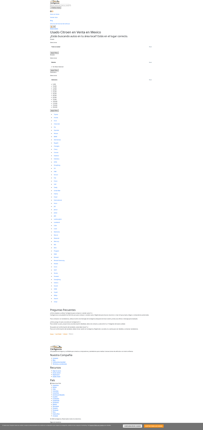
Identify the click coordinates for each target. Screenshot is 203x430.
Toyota (56, 114)
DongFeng (57, 165)
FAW (55, 171)
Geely (55, 187)
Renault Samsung (59, 260)
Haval (55, 197)
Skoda (56, 273)
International (58, 200)
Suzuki (56, 286)
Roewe (56, 263)
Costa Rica (56, 393)
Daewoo (56, 156)
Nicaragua (56, 406)
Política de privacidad (59, 362)
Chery (55, 149)
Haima (56, 194)
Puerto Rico (56, 414)
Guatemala (56, 400)
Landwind (57, 222)
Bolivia (55, 387)
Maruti (56, 235)
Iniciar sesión (54, 29)
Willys (55, 295)
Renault (56, 257)
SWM (55, 289)
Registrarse (56, 374)
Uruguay (55, 416)
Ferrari (56, 175)
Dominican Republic (59, 395)
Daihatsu (56, 159)
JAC (55, 206)
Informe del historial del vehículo (60, 24)
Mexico (55, 404)
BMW (55, 136)
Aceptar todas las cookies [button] (153, 426)
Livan (55, 229)
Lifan (55, 225)
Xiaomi (56, 298)
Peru (54, 412)
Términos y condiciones (60, 364)
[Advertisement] (101, 340)
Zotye (55, 302)
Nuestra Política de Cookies (96, 425)
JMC (55, 216)
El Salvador (56, 398)
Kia (55, 127)
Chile (54, 389)
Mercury (56, 241)
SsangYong (57, 279)
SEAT (55, 270)
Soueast (56, 276)
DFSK (55, 162)
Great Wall (57, 190)
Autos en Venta (54, 14)
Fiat (55, 178)
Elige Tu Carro (57, 371)
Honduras (56, 402)
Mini (55, 248)
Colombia (55, 391)
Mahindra (57, 232)
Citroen (56, 152)
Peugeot (56, 251)
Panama (55, 408)
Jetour (56, 210)
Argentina (56, 385)
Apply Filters (54, 53)
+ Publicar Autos (56, 7)
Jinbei (55, 213)
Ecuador (55, 397)
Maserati (56, 238)
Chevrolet (57, 124)
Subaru (56, 283)
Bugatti (56, 143)
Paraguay (55, 410)
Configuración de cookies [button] (132, 426)
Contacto (55, 358)
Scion (55, 267)
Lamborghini (58, 219)
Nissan (56, 133)
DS (55, 168)
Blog (51, 20)
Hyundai (56, 130)
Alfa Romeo (57, 140)
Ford (55, 121)
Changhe (56, 146)
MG (55, 244)
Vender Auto (54, 17)
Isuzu (55, 203)
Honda (56, 117)
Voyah (56, 292)
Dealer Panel (56, 376)
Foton (55, 181)
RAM (55, 254)
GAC (55, 184)
